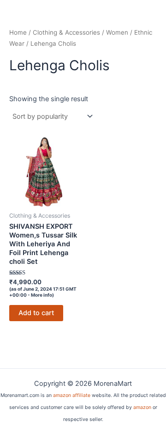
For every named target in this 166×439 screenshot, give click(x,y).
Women (117, 32)
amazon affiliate (71, 395)
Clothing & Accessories (66, 32)
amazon (142, 407)
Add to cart (36, 313)
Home (18, 32)
